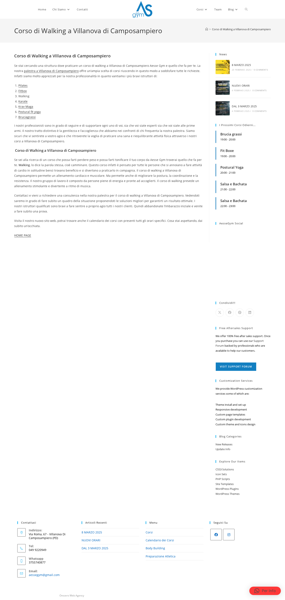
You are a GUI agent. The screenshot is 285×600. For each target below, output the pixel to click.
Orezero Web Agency (71, 595)
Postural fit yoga (29, 112)
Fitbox (22, 91)
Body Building (155, 548)
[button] (265, 591)
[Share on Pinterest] (240, 312)
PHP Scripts (223, 479)
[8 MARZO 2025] (223, 67)
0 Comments (261, 69)
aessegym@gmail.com (44, 575)
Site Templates (225, 484)
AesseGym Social (231, 223)
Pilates (23, 85)
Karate (23, 101)
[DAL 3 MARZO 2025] (223, 108)
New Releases (224, 444)
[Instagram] (229, 534)
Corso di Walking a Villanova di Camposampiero (241, 29)
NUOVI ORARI (241, 85)
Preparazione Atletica (160, 556)
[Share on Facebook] (230, 312)
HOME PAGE (22, 235)
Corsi (149, 532)
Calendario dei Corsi (160, 540)
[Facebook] (216, 534)
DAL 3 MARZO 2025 (244, 106)
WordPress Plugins (227, 489)
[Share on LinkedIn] (250, 312)
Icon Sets (221, 474)
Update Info (223, 449)
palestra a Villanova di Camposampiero (51, 71)
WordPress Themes (228, 494)
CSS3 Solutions (225, 469)
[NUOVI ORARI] (223, 88)
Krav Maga (25, 107)
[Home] (206, 29)
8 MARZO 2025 (241, 65)
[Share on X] (220, 312)
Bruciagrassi (27, 117)
